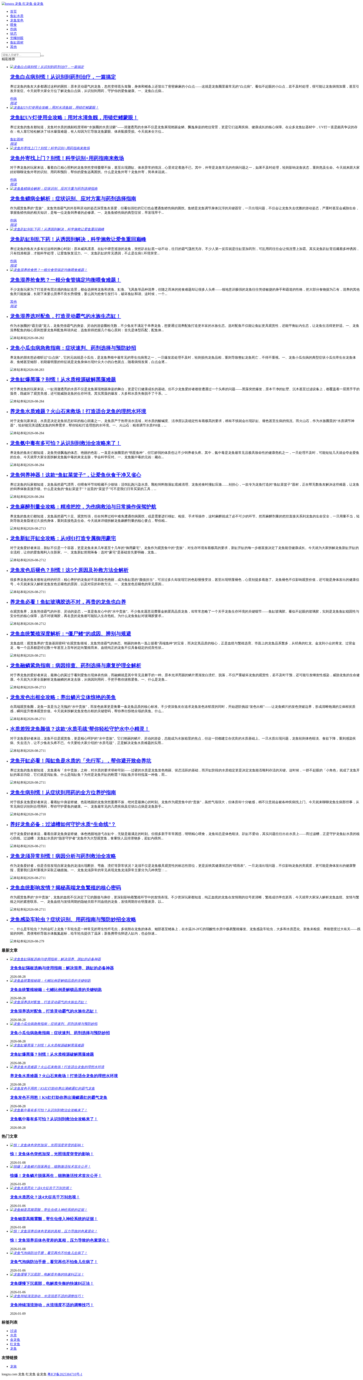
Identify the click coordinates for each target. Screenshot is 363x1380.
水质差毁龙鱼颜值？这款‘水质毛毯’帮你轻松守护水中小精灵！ (80, 729)
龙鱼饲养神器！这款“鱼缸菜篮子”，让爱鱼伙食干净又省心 (75, 475)
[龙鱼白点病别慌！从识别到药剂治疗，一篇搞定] (47, 67)
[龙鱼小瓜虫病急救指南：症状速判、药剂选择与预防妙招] (53, 1024)
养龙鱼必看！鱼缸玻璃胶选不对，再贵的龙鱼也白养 (68, 602)
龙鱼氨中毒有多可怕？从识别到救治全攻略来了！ (65, 443)
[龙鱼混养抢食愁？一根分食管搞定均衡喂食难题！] (48, 270)
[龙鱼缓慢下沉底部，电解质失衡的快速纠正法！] (47, 1274)
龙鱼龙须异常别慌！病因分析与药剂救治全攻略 (63, 856)
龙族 (13, 1366)
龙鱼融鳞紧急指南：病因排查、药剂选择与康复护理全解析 (75, 665)
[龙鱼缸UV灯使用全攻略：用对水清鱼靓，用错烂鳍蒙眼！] (54, 107)
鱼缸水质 (17, 16)
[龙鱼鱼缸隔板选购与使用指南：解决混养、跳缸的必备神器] (55, 959)
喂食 (13, 25)
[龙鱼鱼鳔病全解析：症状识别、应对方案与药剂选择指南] (53, 188)
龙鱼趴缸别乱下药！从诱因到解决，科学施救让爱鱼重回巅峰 (78, 239)
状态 (13, 33)
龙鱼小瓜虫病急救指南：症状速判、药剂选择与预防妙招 (73, 348)
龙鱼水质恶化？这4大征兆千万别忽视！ (45, 1197)
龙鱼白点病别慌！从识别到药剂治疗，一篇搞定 (63, 77)
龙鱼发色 (17, 20)
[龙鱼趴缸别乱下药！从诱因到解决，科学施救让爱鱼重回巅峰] (57, 229)
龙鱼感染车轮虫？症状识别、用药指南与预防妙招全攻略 (73, 919)
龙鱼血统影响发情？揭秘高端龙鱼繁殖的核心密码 (65, 887)
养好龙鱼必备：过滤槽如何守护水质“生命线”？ (63, 824)
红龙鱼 (15, 1344)
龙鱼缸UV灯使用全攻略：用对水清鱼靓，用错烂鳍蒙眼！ (74, 117)
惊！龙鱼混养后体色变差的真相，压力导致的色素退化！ (60, 1240)
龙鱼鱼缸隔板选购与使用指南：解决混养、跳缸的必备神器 (62, 968)
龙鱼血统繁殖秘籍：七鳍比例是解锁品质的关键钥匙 (56, 989)
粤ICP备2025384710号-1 (64, 1374)
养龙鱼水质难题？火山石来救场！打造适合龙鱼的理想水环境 (78, 411)
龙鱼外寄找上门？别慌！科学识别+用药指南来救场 (67, 158)
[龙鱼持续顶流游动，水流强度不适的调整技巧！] (47, 1296)
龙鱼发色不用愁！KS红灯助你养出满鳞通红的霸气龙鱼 (58, 1097)
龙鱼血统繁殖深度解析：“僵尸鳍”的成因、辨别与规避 (70, 633)
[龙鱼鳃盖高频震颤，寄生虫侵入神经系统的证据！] (48, 1210)
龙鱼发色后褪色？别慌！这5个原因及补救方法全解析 (69, 570)
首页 (13, 11)
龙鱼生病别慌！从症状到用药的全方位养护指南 (63, 792)
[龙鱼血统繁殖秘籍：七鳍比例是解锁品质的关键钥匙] (50, 980)
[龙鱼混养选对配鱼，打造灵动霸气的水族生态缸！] (48, 1002)
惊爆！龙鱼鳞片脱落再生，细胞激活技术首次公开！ (56, 1175)
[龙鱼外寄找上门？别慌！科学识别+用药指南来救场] (50, 148)
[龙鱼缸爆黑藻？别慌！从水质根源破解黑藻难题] (47, 1045)
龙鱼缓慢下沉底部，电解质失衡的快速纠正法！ (52, 1283)
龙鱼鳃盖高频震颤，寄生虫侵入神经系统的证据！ (54, 1219)
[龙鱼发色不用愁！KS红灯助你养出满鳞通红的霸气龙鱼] (52, 1088)
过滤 (13, 1331)
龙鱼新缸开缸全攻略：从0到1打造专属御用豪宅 (63, 538)
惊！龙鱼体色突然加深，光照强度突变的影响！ (52, 1154)
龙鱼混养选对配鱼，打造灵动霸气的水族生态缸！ (65, 316)
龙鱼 (13, 1348)
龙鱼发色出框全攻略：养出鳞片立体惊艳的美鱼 (63, 697)
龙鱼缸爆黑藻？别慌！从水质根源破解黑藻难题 (63, 379)
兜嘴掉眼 (17, 38)
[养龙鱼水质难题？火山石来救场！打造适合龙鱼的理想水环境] (57, 1067)
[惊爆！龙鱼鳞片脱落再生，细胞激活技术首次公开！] (50, 1166)
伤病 (13, 29)
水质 (13, 1335)
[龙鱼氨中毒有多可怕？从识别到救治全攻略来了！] (48, 1110)
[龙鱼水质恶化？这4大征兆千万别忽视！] (41, 1188)
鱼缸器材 (17, 42)
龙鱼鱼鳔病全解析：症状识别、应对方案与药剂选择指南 (73, 198)
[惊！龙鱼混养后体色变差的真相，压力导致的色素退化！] (53, 1231)
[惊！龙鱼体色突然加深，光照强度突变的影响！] (47, 1145)
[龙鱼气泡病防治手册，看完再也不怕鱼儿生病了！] (48, 1253)
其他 (13, 47)
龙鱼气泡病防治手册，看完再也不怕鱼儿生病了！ (54, 1262)
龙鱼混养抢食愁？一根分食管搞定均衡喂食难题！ (65, 280)
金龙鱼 (15, 1339)
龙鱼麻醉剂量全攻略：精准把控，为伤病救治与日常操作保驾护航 (83, 506)
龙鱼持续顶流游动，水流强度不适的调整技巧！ (52, 1305)
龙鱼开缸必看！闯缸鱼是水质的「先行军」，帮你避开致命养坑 (80, 760)
